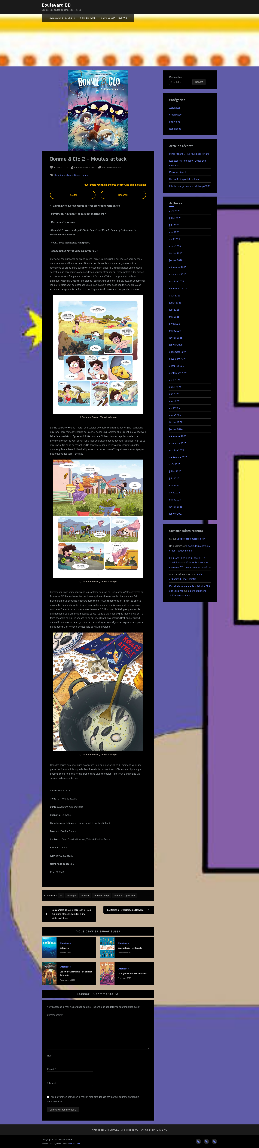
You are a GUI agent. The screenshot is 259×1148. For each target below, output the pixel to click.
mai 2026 (174, 232)
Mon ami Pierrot (177, 171)
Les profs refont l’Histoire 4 (191, 538)
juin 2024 (174, 393)
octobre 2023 (176, 450)
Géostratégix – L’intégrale (130, 948)
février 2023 (175, 506)
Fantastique (73, 174)
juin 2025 (174, 309)
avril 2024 (174, 407)
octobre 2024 (176, 365)
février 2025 (175, 337)
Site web (51, 1082)
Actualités (174, 107)
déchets (85, 895)
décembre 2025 (177, 267)
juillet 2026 (175, 217)
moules (118, 895)
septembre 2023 (178, 457)
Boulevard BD (56, 5)
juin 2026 (174, 225)
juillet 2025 (175, 302)
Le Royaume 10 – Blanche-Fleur (132, 973)
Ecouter (72, 194)
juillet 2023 (175, 471)
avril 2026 (174, 239)
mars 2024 (175, 414)
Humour (85, 174)
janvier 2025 (176, 344)
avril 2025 (174, 323)
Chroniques (60, 174)
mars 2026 (175, 246)
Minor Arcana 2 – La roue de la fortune (189, 153)
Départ (199, 81)
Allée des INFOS (88, 17)
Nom (50, 1055)
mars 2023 (175, 499)
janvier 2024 (176, 429)
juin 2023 (174, 478)
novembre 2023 (177, 443)
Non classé (175, 128)
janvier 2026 (176, 260)
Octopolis (64, 948)
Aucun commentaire (112, 168)
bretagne (71, 895)
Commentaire (55, 1014)
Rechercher (175, 76)
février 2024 (175, 422)
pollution (130, 895)
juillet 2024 (175, 386)
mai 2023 (174, 485)
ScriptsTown (74, 1143)
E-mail (51, 1069)
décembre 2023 (177, 436)
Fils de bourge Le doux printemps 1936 (189, 186)
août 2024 (174, 379)
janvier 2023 (176, 513)
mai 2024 (174, 400)
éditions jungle (102, 895)
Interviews (174, 121)
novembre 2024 (177, 358)
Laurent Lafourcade (84, 167)
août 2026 (174, 210)
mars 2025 (175, 330)
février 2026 (175, 253)
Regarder (123, 194)
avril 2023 (174, 492)
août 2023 (174, 464)
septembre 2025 (178, 288)
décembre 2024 (177, 351)
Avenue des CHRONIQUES (62, 17)
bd (61, 895)
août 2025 (174, 295)
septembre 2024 (178, 372)
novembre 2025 (177, 274)
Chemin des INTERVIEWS (114, 17)
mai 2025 (174, 316)
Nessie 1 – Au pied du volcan (184, 178)
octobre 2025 (176, 281)
